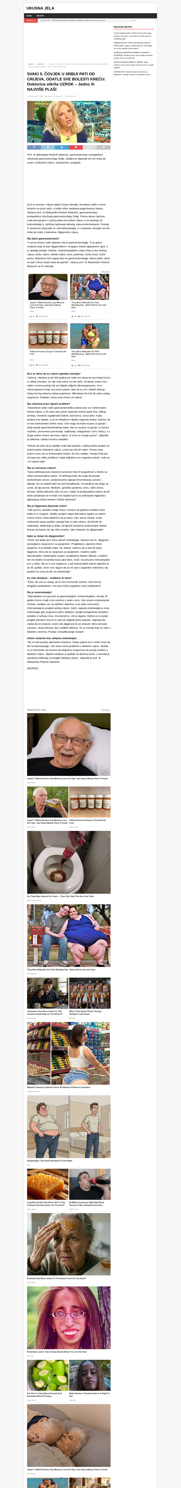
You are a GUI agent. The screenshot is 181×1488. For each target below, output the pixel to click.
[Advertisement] (69, 44)
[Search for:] (141, 20)
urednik (49, 96)
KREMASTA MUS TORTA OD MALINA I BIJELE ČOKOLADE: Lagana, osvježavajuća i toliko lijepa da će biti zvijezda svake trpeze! (133, 45)
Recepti (40, 16)
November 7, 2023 (36, 96)
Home (29, 16)
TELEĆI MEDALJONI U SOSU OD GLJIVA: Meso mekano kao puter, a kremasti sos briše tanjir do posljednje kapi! (133, 36)
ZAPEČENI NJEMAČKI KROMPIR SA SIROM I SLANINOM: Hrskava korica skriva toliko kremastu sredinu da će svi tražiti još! (133, 55)
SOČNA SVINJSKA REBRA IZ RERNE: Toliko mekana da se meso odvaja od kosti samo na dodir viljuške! (134, 65)
